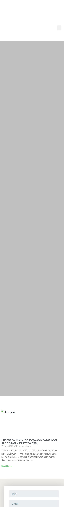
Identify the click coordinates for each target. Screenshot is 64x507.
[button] (59, 27)
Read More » (6, 466)
